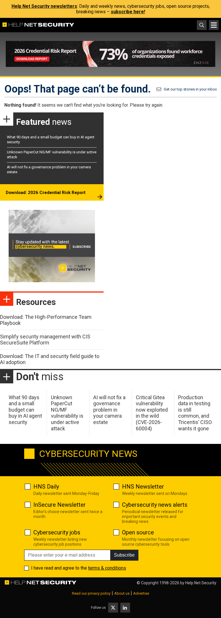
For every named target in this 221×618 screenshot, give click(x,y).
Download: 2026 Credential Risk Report (45, 192)
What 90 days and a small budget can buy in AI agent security (25, 409)
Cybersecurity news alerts (154, 504)
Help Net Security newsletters (44, 6)
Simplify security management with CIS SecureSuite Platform (45, 340)
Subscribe (124, 555)
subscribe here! (128, 11)
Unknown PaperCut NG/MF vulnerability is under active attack (67, 413)
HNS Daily (46, 486)
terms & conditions (107, 568)
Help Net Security (200, 583)
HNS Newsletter (143, 486)
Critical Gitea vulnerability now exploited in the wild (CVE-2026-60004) (152, 413)
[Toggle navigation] (214, 25)
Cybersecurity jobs (56, 532)
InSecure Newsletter (59, 504)
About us (121, 593)
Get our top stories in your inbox (190, 89)
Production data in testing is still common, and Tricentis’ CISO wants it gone (195, 413)
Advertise (141, 593)
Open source (138, 532)
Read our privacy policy (91, 593)
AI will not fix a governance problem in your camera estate (109, 409)
